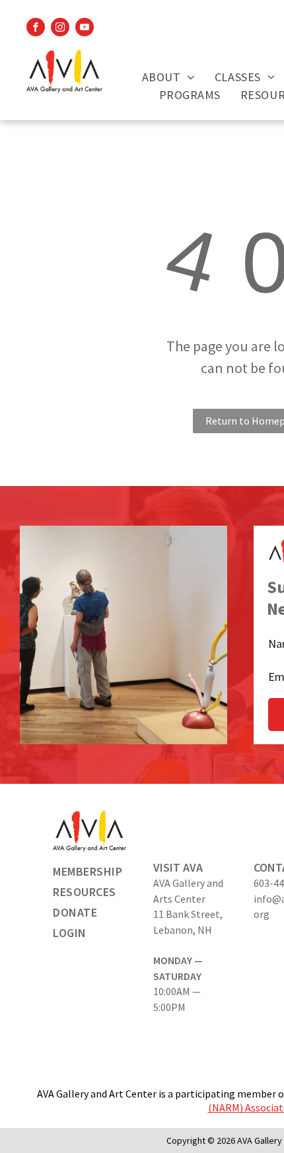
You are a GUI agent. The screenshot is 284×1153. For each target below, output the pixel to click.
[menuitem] (168, 77)
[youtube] (84, 29)
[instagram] (60, 29)
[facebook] (35, 29)
